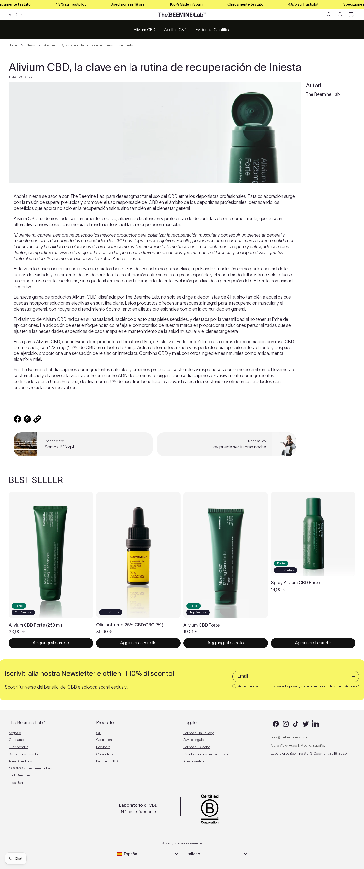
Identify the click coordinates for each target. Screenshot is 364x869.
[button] (329, 14)
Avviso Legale (193, 740)
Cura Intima (105, 754)
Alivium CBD (144, 29)
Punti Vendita (18, 747)
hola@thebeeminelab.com (290, 737)
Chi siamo (16, 740)
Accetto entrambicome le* (298, 686)
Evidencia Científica (213, 29)
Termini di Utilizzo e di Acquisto (335, 686)
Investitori (16, 782)
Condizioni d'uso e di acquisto (205, 754)
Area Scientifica (20, 761)
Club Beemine (19, 775)
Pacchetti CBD (107, 761)
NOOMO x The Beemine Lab (30, 768)
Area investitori (194, 761)
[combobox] (147, 854)
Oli (98, 733)
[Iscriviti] (353, 676)
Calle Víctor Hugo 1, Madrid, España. (298, 745)
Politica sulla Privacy (198, 733)
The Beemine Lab (323, 94)
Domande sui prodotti (24, 754)
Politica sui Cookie (196, 747)
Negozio (15, 733)
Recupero (103, 747)
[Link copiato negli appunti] (37, 419)
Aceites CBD (175, 29)
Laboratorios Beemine (187, 843)
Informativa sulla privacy (282, 686)
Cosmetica (104, 740)
